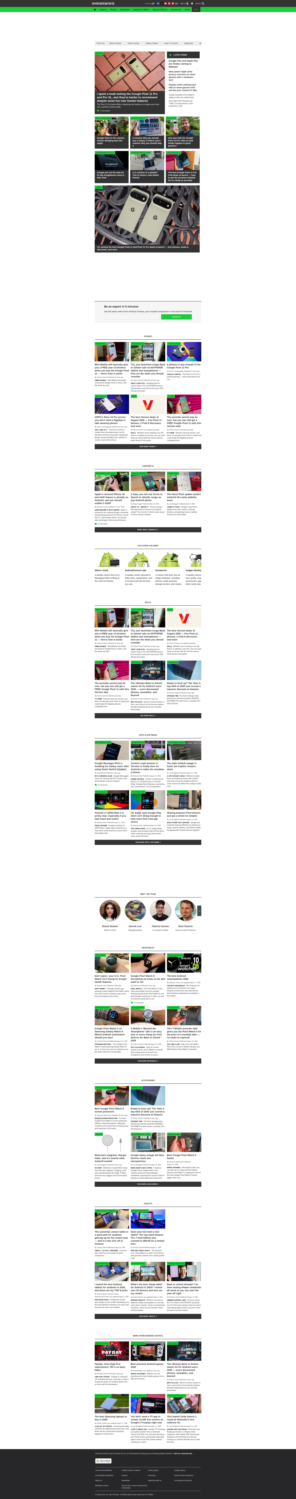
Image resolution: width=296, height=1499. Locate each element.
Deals (196, 9)
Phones (113, 9)
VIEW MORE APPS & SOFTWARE (147, 842)
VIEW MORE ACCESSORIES (147, 1184)
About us (98, 1480)
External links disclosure (183, 1475)
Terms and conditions (103, 1470)
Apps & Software (160, 9)
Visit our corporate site (183, 1453)
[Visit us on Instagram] (169, 3)
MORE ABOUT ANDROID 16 (147, 530)
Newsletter (126, 1480)
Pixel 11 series (133, 43)
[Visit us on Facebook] (158, 3)
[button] (200, 3)
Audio (187, 9)
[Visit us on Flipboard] (172, 3)
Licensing (151, 1475)
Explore (103, 9)
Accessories (176, 9)
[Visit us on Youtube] (165, 3)
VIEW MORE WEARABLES (147, 1061)
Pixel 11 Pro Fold (171, 43)
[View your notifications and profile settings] (192, 3)
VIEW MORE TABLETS (147, 1316)
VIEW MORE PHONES (147, 446)
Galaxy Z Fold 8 (152, 43)
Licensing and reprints (183, 1480)
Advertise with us (154, 1480)
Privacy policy (153, 1470)
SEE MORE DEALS (147, 716)
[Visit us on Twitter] (161, 3)
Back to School (115, 43)
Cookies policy (179, 1470)
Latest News (180, 55)
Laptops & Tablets (141, 9)
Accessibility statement (104, 1475)
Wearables (125, 9)
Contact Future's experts (131, 1470)
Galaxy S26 (188, 43)
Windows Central (101, 1485)
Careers (125, 1475)
